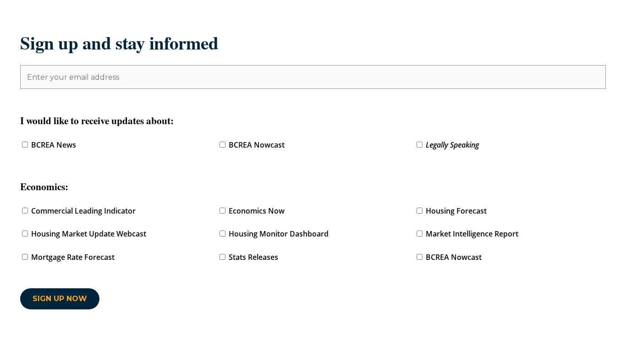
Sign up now (60, 299)
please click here (348, 310)
